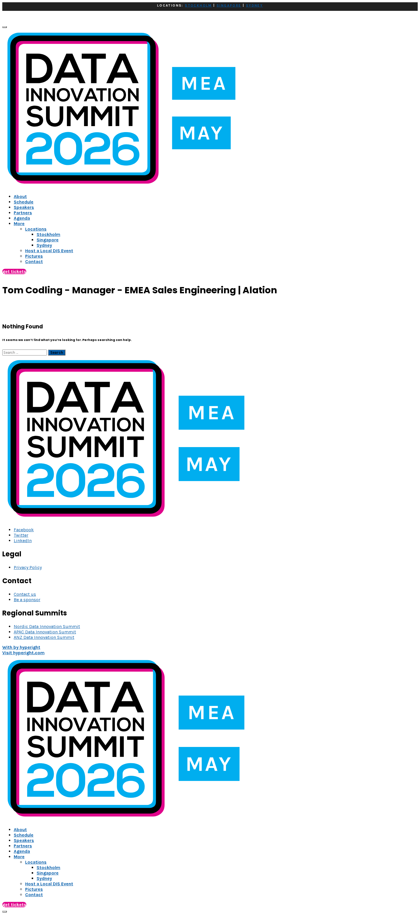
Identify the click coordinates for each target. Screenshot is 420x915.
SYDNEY (254, 5)
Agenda (22, 218)
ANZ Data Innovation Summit (44, 637)
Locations (36, 862)
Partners (23, 212)
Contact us (25, 594)
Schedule (23, 202)
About (20, 196)
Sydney (44, 878)
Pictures (34, 889)
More (19, 223)
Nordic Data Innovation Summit (47, 626)
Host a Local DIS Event (49, 883)
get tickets (14, 271)
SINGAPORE (229, 5)
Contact (34, 894)
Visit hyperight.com (23, 652)
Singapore (48, 873)
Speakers (24, 207)
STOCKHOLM (198, 5)
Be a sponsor (27, 599)
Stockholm (48, 867)
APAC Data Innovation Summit (45, 632)
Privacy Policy (28, 567)
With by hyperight (21, 647)
